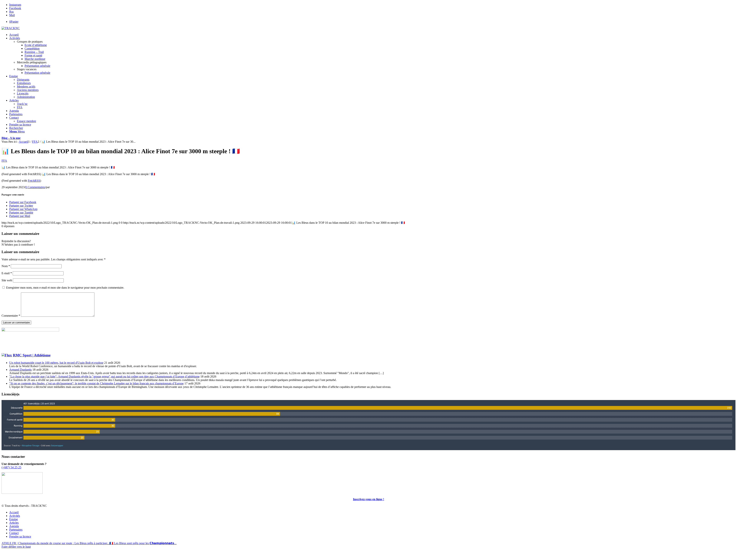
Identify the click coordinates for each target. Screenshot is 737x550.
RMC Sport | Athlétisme (31, 355)
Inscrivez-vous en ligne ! (368, 499)
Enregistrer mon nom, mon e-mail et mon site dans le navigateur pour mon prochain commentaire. (65, 287)
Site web (7, 280)
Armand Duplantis (20, 369)
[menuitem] (372, 34)
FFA (4, 160)
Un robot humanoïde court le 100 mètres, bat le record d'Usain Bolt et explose (56, 362)
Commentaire (11, 315)
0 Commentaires (35, 187)
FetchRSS (34, 180)
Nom (6, 266)
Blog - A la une (11, 138)
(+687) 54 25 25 (11, 467)
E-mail (7, 273)
